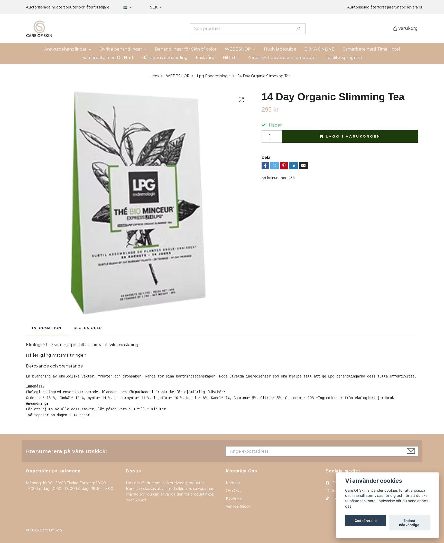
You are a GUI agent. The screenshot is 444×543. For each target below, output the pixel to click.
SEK (154, 7)
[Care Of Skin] (124, 28)
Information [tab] (46, 328)
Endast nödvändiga (409, 523)
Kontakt (233, 483)
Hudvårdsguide (280, 49)
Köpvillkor (234, 498)
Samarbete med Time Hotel (371, 49)
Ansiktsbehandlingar (65, 49)
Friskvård (205, 57)
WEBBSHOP (238, 49)
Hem (154, 76)
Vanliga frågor (238, 506)
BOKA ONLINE (319, 49)
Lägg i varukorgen (353, 136)
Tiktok (337, 498)
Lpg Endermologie (214, 76)
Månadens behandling (164, 57)
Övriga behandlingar (120, 49)
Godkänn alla (366, 521)
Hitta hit (231, 57)
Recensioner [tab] (88, 328)
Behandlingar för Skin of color (186, 49)
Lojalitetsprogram (344, 57)
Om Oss (233, 490)
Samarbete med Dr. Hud (107, 57)
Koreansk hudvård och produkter (282, 57)
